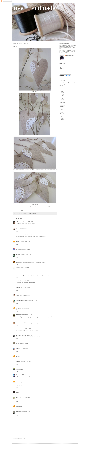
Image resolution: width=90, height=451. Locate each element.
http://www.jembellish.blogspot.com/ (21, 385)
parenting (64, 83)
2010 (61, 118)
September (62, 105)
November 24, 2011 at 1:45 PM (23, 341)
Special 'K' (18, 397)
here (22, 210)
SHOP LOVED (62, 69)
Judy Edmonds (18, 328)
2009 (61, 119)
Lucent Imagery (18, 234)
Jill (16, 381)
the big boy (68, 84)
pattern (67, 83)
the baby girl (64, 84)
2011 (61, 99)
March (61, 113)
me (60, 82)
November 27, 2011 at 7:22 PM (26, 390)
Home (35, 436)
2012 (61, 98)
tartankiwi (17, 241)
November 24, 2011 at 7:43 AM (28, 221)
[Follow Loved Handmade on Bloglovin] (65, 76)
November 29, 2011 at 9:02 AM (25, 411)
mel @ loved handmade (70, 55)
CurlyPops (18, 267)
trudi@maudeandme (19, 221)
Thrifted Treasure (19, 314)
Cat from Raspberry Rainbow (21, 300)
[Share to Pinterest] (35, 213)
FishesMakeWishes (19, 368)
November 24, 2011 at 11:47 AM (31, 322)
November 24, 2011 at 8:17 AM (26, 254)
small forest (18, 411)
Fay (16, 228)
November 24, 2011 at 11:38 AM (27, 314)
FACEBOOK (62, 67)
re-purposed (71, 83)
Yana (17, 348)
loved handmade (33, 7)
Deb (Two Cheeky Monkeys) (21, 322)
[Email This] (30, 213)
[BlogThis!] (31, 213)
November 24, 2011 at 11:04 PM (26, 361)
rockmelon (18, 280)
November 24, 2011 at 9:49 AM (25, 280)
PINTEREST (62, 68)
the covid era (72, 84)
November (62, 102)
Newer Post (15, 436)
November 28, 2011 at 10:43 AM (25, 397)
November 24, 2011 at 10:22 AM (31, 300)
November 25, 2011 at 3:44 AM (23, 374)
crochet (63, 80)
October (61, 103)
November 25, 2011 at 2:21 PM (22, 381)
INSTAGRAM (62, 66)
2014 (61, 95)
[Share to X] (32, 213)
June (61, 109)
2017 (61, 91)
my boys (69, 82)
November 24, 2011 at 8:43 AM (25, 274)
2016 (61, 92)
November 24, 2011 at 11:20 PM (28, 368)
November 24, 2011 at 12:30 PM (27, 328)
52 (59, 80)
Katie (17, 341)
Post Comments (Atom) (21, 438)
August (61, 106)
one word (60, 83)
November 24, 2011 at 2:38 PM (23, 348)
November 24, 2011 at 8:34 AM (25, 267)
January (61, 116)
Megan (17, 374)
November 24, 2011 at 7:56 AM (27, 234)
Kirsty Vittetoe (18, 390)
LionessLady (18, 254)
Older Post (54, 436)
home (66, 80)
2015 (61, 94)
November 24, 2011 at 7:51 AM (22, 228)
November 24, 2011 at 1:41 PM (27, 335)
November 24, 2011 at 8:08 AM (25, 241)
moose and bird (18, 335)
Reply (17, 224)
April (61, 112)
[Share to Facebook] (34, 213)
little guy (71, 80)
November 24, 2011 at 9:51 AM (25, 287)
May (61, 110)
